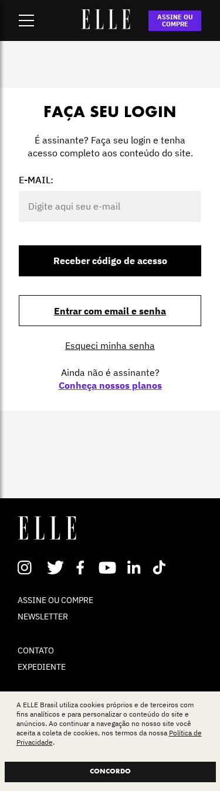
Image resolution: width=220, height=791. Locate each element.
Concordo (110, 771)
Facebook (82, 567)
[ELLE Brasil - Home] (106, 26)
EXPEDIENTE (42, 667)
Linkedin (135, 567)
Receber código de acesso (110, 260)
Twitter (56, 567)
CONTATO (36, 650)
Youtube (109, 567)
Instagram (30, 567)
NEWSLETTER (43, 616)
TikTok (162, 567)
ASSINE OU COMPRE (175, 20)
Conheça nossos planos (110, 385)
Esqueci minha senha (110, 345)
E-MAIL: (36, 180)
